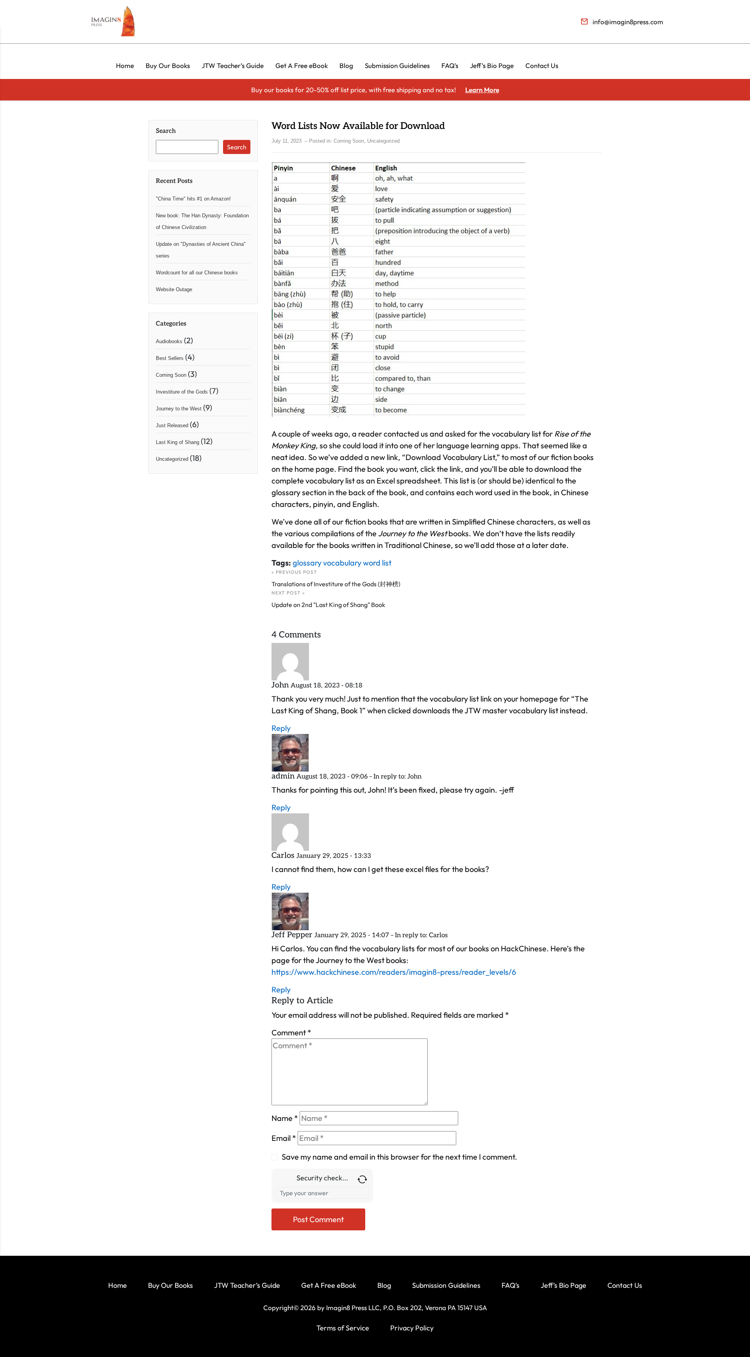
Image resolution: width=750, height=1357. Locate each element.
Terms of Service (342, 1327)
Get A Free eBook (301, 65)
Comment (291, 1032)
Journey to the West (179, 409)
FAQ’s (449, 65)
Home (125, 65)
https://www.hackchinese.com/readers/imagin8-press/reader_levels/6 (393, 972)
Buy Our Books (168, 65)
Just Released (172, 425)
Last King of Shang (177, 442)
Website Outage (174, 289)
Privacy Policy (412, 1327)
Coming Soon (171, 375)
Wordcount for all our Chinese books (197, 273)
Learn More (482, 90)
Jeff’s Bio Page (492, 65)
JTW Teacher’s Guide (233, 65)
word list (377, 563)
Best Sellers (170, 358)
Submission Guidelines (397, 65)
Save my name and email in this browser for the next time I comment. (399, 1157)
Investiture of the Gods (182, 392)
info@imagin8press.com (628, 22)
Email (283, 1138)
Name (284, 1118)
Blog (346, 65)
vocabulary (342, 563)
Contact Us (541, 65)
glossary (307, 563)
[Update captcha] (362, 1178)
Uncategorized (172, 459)
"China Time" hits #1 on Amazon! (193, 199)
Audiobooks (169, 341)
